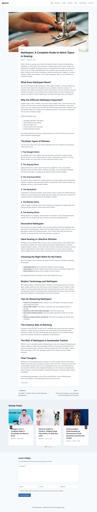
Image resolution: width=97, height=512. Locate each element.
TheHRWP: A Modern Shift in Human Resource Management (32, 393)
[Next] (86, 427)
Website (62, 486)
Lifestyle (70, 3)
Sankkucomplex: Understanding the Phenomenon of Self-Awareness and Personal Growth (75, 433)
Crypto (64, 3)
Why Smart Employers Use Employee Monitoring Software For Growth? (67, 393)
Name (21, 486)
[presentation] (21, 417)
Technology (82, 3)
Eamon (24, 59)
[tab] (45, 446)
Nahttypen (24, 382)
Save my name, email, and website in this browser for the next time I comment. (42, 491)
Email (42, 486)
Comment (22, 466)
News (76, 3)
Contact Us (91, 3)
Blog (52, 3)
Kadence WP (60, 507)
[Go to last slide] (11, 427)
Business (57, 3)
